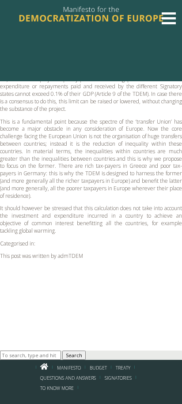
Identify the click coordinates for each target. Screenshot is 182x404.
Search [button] (74, 355)
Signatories (118, 378)
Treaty (123, 368)
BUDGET (98, 368)
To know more (57, 388)
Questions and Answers (68, 378)
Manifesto (69, 368)
